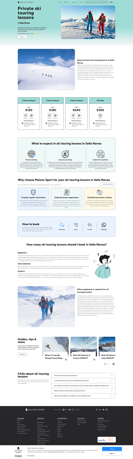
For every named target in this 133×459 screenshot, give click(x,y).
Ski (38, 420)
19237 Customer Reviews (110, 441)
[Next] (113, 364)
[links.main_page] (25, 2)
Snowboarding (40, 422)
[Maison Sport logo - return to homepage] (35, 409)
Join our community (22, 433)
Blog (18, 422)
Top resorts (62, 418)
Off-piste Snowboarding (43, 431)
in (24, 23)
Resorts (66, 2)
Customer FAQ (101, 428)
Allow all (112, 448)
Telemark (39, 428)
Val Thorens (60, 437)
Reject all (112, 453)
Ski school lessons (21, 426)
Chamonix (59, 422)
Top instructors (20, 428)
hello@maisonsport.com (103, 420)
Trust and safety (21, 431)
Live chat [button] (99, 422)
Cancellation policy (102, 426)
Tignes (59, 433)
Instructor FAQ (101, 429)
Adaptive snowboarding (43, 440)
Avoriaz (59, 420)
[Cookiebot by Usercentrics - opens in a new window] (18, 456)
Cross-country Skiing (42, 426)
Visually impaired (41, 438)
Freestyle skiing (41, 433)
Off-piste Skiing (41, 429)
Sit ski (38, 437)
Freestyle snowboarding (43, 435)
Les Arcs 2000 (60, 426)
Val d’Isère (59, 435)
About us (19, 420)
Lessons (73, 2)
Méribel (59, 429)
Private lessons (20, 424)
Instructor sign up (89, 2)
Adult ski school (41, 444)
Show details (31, 455)
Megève (59, 428)
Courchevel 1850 (61, 424)
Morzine (59, 431)
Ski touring (40, 424)
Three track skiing (41, 442)
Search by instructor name (23, 429)
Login (81, 2)
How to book (100, 424)
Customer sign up (81, 422)
